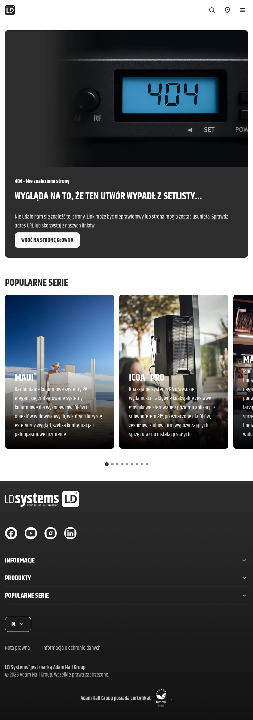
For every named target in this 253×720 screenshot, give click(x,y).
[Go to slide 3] (117, 464)
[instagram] (50, 533)
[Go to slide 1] (107, 464)
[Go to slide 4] (122, 464)
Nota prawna (17, 647)
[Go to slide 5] (127, 464)
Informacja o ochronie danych (71, 647)
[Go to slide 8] (142, 464)
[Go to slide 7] (137, 464)
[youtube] (31, 533)
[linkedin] (70, 533)
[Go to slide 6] (132, 464)
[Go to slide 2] (112, 464)
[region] (126, 383)
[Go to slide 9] (147, 464)
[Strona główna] (10, 10)
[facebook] (11, 533)
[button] (126, 560)
